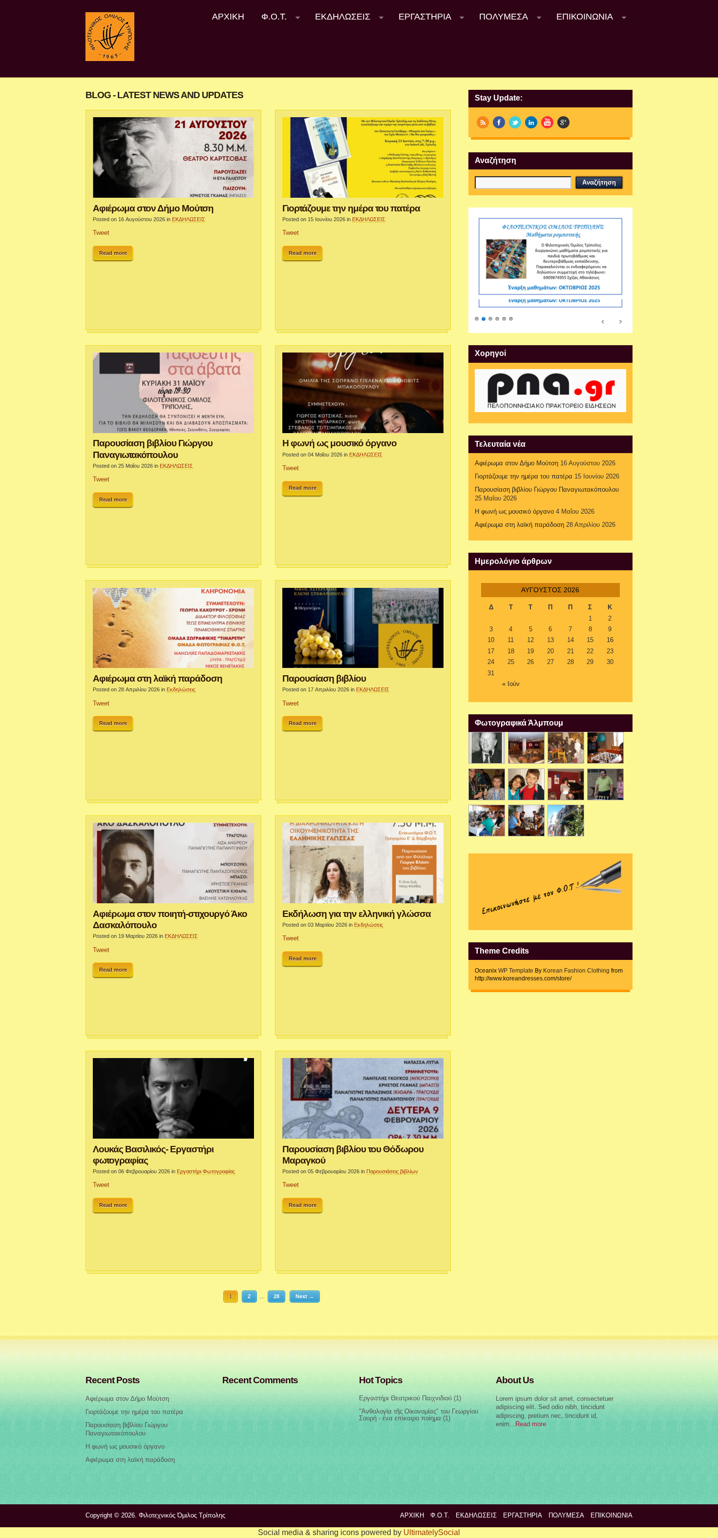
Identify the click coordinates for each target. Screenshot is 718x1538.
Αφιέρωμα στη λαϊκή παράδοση (157, 678)
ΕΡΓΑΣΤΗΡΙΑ (420, 17)
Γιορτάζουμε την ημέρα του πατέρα (351, 208)
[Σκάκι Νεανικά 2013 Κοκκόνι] (605, 784)
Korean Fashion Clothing (576, 970)
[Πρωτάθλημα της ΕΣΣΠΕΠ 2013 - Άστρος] (486, 820)
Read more (113, 253)
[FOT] (526, 748)
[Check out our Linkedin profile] (531, 122)
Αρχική (228, 16)
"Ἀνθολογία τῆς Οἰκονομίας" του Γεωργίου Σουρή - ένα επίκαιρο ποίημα (418, 1415)
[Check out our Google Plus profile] (563, 122)
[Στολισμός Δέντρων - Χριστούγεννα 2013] (566, 820)
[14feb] (566, 748)
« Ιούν (511, 684)
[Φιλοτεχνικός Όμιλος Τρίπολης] (109, 59)
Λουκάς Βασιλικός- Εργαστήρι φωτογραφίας (153, 1154)
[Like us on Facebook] (499, 122)
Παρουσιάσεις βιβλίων (392, 1171)
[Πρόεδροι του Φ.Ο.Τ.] (486, 748)
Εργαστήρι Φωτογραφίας (206, 1171)
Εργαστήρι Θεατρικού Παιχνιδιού (405, 1398)
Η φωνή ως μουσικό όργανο (339, 442)
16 (610, 640)
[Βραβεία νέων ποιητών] (566, 784)
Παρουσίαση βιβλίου (324, 678)
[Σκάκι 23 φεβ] (605, 748)
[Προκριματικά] (526, 784)
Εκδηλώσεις (181, 689)
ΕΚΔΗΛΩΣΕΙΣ (338, 17)
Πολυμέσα (499, 17)
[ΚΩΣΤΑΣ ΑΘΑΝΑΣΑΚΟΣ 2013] (486, 784)
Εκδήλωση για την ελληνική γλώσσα (356, 913)
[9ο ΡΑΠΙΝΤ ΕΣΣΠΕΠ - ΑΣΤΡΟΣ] (526, 820)
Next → (305, 1296)
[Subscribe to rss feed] (482, 122)
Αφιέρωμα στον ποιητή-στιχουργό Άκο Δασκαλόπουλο (170, 919)
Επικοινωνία (580, 17)
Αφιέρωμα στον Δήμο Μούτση (153, 208)
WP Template (515, 970)
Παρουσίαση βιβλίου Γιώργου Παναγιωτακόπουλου (152, 448)
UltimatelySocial (431, 1532)
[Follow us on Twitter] (515, 122)
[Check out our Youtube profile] (547, 122)
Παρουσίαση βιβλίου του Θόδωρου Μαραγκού (352, 1154)
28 (276, 1296)
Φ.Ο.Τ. (270, 17)
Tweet (101, 232)
